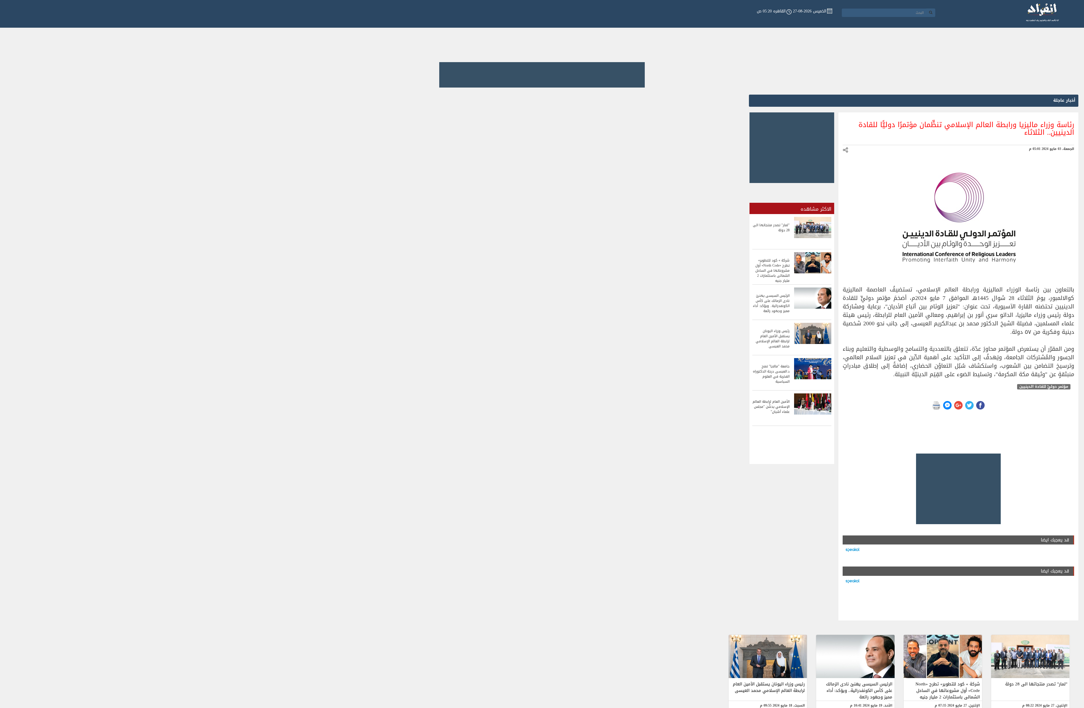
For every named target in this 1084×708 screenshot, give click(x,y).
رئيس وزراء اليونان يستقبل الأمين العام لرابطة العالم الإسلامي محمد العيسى (769, 687)
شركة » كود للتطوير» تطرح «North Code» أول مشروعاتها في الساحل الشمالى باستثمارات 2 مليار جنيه (947, 690)
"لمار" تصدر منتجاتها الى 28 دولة (1036, 684)
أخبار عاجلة (1064, 100)
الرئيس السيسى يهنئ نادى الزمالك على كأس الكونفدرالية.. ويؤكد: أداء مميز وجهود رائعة (859, 690)
